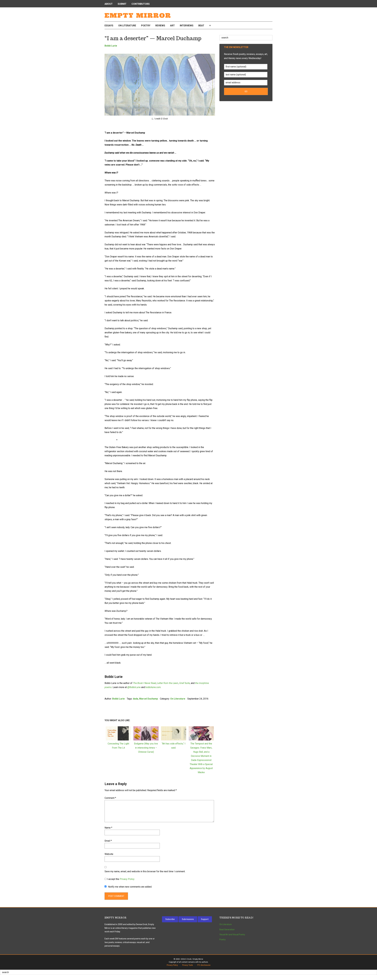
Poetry (222, 939)
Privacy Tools (187, 965)
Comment (110, 798)
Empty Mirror (138, 15)
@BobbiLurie (134, 687)
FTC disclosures (203, 965)
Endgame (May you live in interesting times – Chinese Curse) (146, 747)
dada (135, 698)
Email (108, 840)
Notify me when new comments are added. (130, 886)
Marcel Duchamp (148, 698)
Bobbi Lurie (111, 45)
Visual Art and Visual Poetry (232, 934)
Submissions (188, 919)
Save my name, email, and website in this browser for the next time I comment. (145, 871)
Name (108, 827)
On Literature (177, 698)
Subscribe (170, 919)
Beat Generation (227, 929)
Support (205, 919)
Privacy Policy (127, 879)
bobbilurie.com (153, 687)
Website (109, 854)
